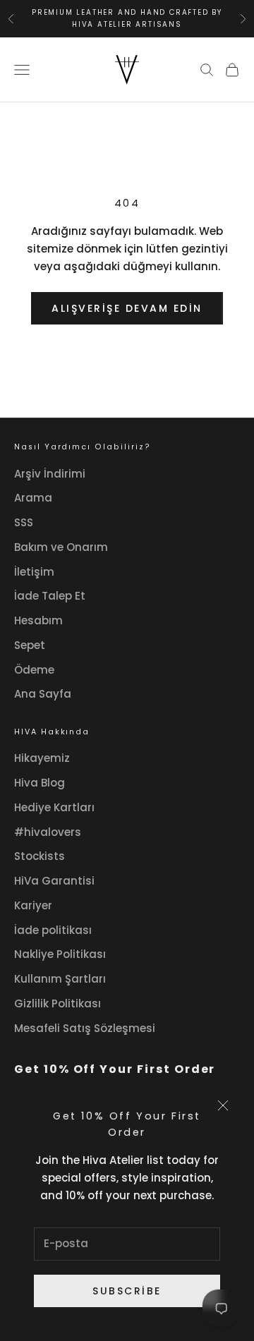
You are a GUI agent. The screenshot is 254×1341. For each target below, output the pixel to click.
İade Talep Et (49, 595)
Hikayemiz (42, 758)
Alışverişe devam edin (127, 308)
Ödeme (34, 669)
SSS (23, 522)
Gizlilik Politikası (57, 1003)
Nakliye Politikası (60, 954)
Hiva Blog (39, 782)
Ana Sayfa (42, 693)
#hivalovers (47, 832)
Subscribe (127, 1291)
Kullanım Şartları (60, 978)
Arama (33, 497)
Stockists (39, 856)
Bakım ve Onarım (61, 547)
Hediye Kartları (54, 807)
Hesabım (38, 620)
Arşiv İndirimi (49, 473)
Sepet (29, 645)
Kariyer (33, 905)
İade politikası (53, 930)
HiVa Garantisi (54, 880)
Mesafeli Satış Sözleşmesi (84, 1028)
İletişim (34, 571)
